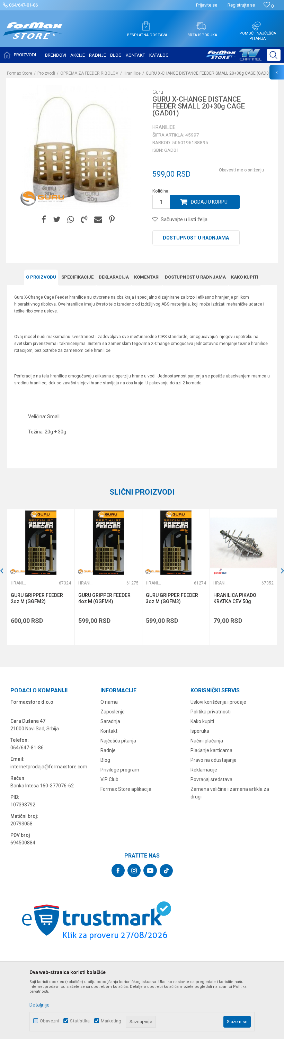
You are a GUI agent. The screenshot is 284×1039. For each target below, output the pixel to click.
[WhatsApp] (70, 219)
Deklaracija (114, 277)
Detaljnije (39, 1005)
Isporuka (199, 731)
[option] (40, 577)
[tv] (233, 57)
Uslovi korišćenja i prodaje (218, 702)
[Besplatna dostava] (146, 26)
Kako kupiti (244, 277)
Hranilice (132, 73)
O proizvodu (41, 277)
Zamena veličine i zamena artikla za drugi (229, 792)
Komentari (147, 277)
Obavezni (49, 1020)
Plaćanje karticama (211, 750)
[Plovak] (220, 571)
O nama (109, 702)
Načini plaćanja (206, 740)
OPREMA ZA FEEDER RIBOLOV (89, 73)
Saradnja (110, 721)
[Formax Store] (33, 35)
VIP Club (109, 779)
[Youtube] (150, 870)
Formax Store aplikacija (125, 789)
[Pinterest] (112, 219)
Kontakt (108, 731)
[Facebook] (44, 219)
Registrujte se (241, 5)
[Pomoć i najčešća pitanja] (256, 26)
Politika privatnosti (210, 711)
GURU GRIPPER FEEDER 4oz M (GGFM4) (104, 598)
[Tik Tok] (166, 870)
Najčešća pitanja (118, 740)
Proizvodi (46, 73)
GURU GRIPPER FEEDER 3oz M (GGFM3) (172, 598)
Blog (105, 760)
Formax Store (19, 73)
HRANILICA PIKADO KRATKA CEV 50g (234, 598)
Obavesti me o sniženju (241, 170)
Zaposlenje (112, 711)
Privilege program (119, 770)
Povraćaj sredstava (211, 779)
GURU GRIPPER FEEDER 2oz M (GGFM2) (37, 598)
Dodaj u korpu (209, 202)
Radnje (108, 750)
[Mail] (98, 219)
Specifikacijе (77, 277)
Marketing (111, 1020)
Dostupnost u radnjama (196, 238)
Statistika (80, 1020)
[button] (274, 55)
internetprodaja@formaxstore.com (48, 766)
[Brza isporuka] (201, 26)
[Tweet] (56, 219)
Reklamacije (203, 770)
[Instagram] (134, 870)
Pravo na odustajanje (213, 760)
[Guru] (42, 198)
